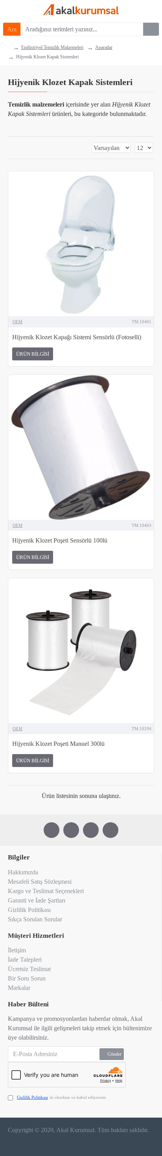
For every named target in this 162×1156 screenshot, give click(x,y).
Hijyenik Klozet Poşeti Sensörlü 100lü (59, 540)
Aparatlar (103, 47)
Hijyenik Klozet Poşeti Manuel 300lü (58, 743)
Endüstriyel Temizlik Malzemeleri (52, 47)
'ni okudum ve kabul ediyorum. (62, 1097)
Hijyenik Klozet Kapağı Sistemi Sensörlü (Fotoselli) (76, 337)
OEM (17, 321)
